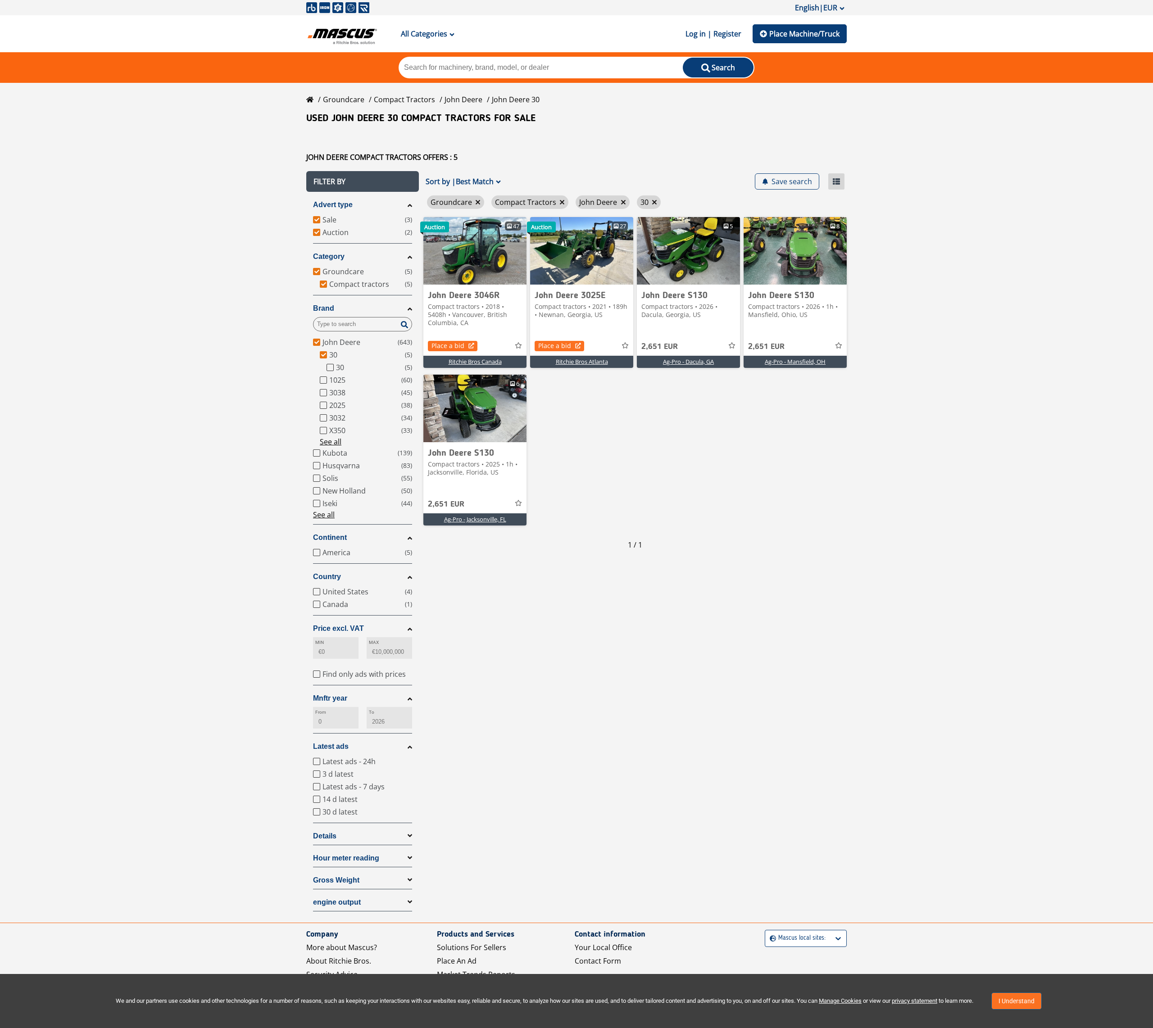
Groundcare (343, 99)
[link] (475, 251)
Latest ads (331, 746)
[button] (362, 181)
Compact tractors (404, 99)
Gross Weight (336, 880)
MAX (374, 642)
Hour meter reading (346, 858)
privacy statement (914, 1000)
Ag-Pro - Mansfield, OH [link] (795, 362)
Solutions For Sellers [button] (471, 947)
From (320, 712)
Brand (323, 308)
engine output (337, 902)
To (371, 712)
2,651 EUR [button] (659, 347)
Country (327, 576)
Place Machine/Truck (804, 34)
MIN (319, 642)
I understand (1017, 1001)
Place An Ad (457, 961)
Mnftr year (330, 698)
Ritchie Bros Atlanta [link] (582, 362)
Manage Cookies (840, 1000)
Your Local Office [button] (603, 947)
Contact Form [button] (598, 961)
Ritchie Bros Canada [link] (475, 362)
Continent (330, 537)
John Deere (463, 99)
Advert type (333, 204)
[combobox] (771, 938)
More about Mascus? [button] (341, 947)
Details (324, 836)
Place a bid (447, 345)
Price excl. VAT (338, 628)
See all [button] (330, 442)
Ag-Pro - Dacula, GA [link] (688, 362)
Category (329, 256)
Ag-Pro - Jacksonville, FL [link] (475, 519)
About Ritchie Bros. (338, 961)
